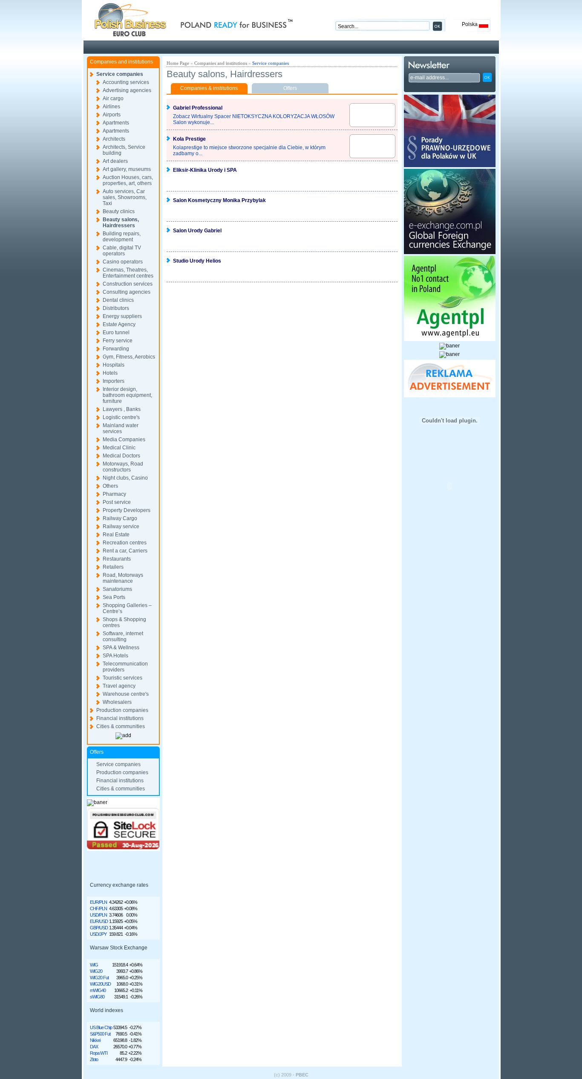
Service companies (119, 74)
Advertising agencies (127, 90)
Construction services (128, 284)
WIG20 (96, 971)
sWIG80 (97, 996)
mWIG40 (98, 990)
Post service (117, 502)
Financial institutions (120, 718)
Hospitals (113, 365)
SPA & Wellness (121, 648)
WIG (94, 964)
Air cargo (113, 98)
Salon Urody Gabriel (197, 231)
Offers (290, 88)
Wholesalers (117, 702)
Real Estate (116, 535)
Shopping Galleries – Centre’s (127, 608)
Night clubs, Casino (125, 478)
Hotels (110, 373)
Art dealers (115, 161)
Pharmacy (114, 494)
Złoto (94, 1059)
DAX (94, 1046)
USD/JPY (98, 934)
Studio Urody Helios (197, 261)
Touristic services (122, 678)
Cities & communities (120, 726)
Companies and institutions (220, 63)
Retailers (113, 567)
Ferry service (118, 341)
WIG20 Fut (99, 977)
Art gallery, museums (127, 169)
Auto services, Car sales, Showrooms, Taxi (125, 197)
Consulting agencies (126, 292)
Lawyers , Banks (122, 409)
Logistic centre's (121, 417)
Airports (112, 115)
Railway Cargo (120, 518)
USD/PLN (98, 914)
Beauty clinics (119, 211)
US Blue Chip (101, 1027)
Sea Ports (114, 597)
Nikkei (95, 1040)
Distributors (116, 308)
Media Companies (124, 440)
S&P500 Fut (100, 1033)
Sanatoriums (117, 589)
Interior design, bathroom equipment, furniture (127, 395)
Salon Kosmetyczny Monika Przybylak (219, 200)
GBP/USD (99, 927)
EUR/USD (99, 921)
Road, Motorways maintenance (123, 578)
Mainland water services (120, 428)
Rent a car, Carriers (125, 551)
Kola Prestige (189, 139)
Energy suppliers (122, 316)
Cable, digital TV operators (122, 251)
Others (110, 486)
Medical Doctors (121, 456)
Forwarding (116, 349)
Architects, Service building (124, 150)
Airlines (111, 107)
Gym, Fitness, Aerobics (129, 357)
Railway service (121, 526)
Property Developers (126, 510)
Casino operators (123, 262)
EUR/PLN (98, 902)
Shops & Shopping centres (124, 622)
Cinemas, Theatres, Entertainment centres (128, 273)
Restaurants (117, 559)
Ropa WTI (98, 1053)
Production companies (122, 710)
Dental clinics (118, 300)
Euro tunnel (116, 333)
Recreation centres (125, 543)
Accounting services (126, 82)
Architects (114, 139)
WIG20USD (100, 983)
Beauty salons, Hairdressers (121, 223)
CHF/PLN (98, 908)
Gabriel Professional (197, 108)
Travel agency (119, 686)
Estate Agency (119, 324)
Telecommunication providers (125, 667)
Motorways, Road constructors (123, 467)
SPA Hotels (115, 656)
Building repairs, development (122, 237)
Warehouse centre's (126, 694)
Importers (113, 381)
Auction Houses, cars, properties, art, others (128, 180)
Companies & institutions (209, 88)
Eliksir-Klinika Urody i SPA (205, 170)
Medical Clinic (119, 448)
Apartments (116, 123)
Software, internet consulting (123, 636)
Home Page (178, 63)
